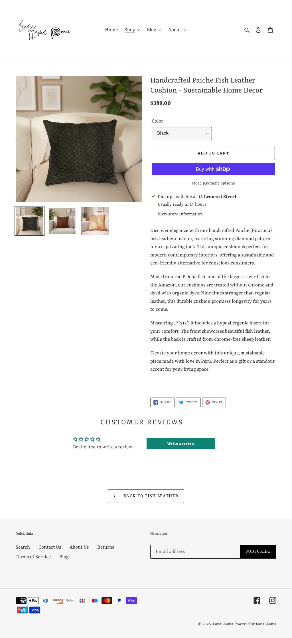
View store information (180, 214)
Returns (105, 547)
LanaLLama (223, 624)
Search (23, 547)
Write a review (180, 443)
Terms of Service (33, 557)
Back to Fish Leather (150, 496)
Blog (64, 557)
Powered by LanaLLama (255, 624)
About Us (79, 547)
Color (157, 121)
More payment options (213, 183)
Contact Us (49, 547)
